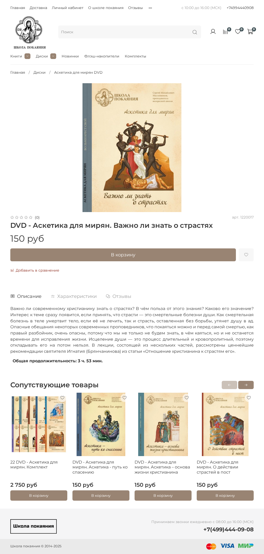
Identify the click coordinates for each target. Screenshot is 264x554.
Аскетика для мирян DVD (78, 72)
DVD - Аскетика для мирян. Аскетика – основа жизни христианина (162, 467)
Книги (16, 56)
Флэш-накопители (101, 56)
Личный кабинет (68, 7)
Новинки (70, 56)
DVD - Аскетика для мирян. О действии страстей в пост (217, 467)
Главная (17, 7)
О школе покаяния (105, 7)
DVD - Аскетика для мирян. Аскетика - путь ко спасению (100, 467)
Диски (42, 56)
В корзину (38, 495)
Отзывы (135, 7)
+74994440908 (240, 7)
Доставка (38, 7)
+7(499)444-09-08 (228, 529)
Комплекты (135, 56)
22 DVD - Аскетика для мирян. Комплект (34, 465)
